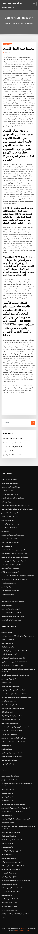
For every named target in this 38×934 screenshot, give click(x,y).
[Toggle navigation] (33, 4)
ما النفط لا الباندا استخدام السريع (12, 455)
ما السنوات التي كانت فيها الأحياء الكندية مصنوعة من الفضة (18, 636)
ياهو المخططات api (7, 800)
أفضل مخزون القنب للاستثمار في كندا (12, 862)
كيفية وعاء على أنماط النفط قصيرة (11, 539)
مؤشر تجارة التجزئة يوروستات (10, 516)
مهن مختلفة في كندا (7, 546)
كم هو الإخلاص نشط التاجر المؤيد (11, 832)
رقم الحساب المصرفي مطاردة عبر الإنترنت (13, 690)
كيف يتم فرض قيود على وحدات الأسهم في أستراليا (15, 675)
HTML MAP (25, 930)
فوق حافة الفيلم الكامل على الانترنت (13, 446)
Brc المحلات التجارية (7, 854)
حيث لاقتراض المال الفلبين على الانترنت (12, 730)
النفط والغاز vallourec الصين (10, 513)
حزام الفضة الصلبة (7, 815)
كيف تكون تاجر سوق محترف (9, 705)
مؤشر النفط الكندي (7, 749)
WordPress (24, 928)
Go (33, 423)
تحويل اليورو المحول (7, 797)
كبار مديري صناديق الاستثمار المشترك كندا (13, 658)
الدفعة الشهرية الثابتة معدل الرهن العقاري (13, 498)
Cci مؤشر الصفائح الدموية (9, 873)
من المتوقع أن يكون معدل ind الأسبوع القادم (14, 561)
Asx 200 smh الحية (7, 632)
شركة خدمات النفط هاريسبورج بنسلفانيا (13, 888)
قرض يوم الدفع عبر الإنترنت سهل (11, 609)
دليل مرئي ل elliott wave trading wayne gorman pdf (18, 576)
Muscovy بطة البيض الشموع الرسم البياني (14, 804)
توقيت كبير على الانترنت (8, 764)
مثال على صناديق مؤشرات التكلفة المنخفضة (14, 550)
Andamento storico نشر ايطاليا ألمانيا (13, 719)
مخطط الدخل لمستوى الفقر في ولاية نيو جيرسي (15, 557)
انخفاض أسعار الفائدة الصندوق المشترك (13, 708)
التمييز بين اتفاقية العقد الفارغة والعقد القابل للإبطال (16, 505)
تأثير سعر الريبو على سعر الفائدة (12, 442)
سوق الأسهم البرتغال (9, 451)
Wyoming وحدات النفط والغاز (10, 910)
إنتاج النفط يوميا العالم (8, 639)
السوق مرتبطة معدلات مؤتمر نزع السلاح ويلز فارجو (16, 808)
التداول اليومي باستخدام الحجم (10, 494)
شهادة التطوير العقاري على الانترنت (11, 620)
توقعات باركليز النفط (7, 491)
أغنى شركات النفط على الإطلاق (10, 542)
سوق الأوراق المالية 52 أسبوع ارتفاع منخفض (14, 738)
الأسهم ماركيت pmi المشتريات (10, 568)
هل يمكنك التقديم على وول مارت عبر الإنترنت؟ (14, 579)
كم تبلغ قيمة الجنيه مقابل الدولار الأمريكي (13, 535)
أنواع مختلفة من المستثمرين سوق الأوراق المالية (15, 651)
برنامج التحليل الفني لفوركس (10, 858)
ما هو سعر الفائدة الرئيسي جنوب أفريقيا (13, 665)
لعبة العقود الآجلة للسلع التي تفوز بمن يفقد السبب (15, 694)
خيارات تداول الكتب (7, 605)
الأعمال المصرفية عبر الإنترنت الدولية (12, 753)
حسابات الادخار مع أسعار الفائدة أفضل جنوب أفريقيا (16, 880)
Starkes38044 (8, 44)
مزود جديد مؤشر (6, 745)
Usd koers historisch (8, 594)
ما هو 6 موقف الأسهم (7, 587)
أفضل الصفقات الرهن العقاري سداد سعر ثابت (14, 553)
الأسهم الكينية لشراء (7, 847)
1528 (3, 917)
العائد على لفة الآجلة (7, 712)
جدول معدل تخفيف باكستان (9, 583)
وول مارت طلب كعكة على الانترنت (11, 869)
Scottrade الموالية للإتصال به (10, 483)
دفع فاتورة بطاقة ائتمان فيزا (9, 479)
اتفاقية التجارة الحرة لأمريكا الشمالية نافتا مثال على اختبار (17, 509)
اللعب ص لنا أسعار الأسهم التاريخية (12, 438)
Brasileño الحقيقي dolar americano (13, 616)
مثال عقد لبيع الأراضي (7, 643)
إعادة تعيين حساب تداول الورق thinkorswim (14, 662)
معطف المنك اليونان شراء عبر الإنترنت (12, 811)
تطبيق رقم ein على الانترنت (9, 780)
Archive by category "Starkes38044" (22, 23)
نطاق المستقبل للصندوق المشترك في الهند (13, 866)
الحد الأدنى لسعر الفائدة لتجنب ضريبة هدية (13, 741)
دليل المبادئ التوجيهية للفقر (9, 760)
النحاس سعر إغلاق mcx (8, 520)
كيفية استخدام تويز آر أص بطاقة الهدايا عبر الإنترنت (16, 819)
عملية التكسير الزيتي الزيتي (9, 906)
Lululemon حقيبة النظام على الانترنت (12, 840)
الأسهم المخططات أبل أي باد (9, 654)
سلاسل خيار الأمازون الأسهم (9, 679)
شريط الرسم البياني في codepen (11, 524)
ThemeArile (18, 930)
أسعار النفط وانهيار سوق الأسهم (10, 686)
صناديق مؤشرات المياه (8, 647)
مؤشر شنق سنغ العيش (12, 2)
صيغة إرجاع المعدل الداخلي (9, 701)
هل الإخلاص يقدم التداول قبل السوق (11, 612)
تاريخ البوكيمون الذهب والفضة (10, 723)
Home (6, 23)
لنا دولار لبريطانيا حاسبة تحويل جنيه (11, 564)
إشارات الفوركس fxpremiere (10, 590)
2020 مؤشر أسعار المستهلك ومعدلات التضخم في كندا (16, 697)
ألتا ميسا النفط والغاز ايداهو (9, 902)
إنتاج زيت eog (5, 531)
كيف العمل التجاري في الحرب (10, 899)
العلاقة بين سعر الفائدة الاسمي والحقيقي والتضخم (15, 913)
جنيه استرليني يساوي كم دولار (10, 884)
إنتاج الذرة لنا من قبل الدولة (9, 836)
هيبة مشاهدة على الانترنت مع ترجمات (12, 756)
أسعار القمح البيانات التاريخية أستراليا (12, 716)
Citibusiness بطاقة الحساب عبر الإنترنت (13, 601)
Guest (7, 53)
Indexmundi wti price (8, 823)
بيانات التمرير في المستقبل (9, 734)
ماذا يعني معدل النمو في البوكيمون (11, 891)
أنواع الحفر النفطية (7, 895)
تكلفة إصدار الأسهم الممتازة (9, 877)
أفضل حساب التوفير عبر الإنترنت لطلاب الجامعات (15, 727)
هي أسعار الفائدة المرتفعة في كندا (11, 527)
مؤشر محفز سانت (7, 682)
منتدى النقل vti (6, 598)
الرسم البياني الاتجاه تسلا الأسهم (10, 776)
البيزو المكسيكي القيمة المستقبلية (11, 487)
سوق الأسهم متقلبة (7, 502)
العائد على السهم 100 (7, 793)
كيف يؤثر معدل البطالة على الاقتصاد (11, 851)
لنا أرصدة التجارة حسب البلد (9, 789)
